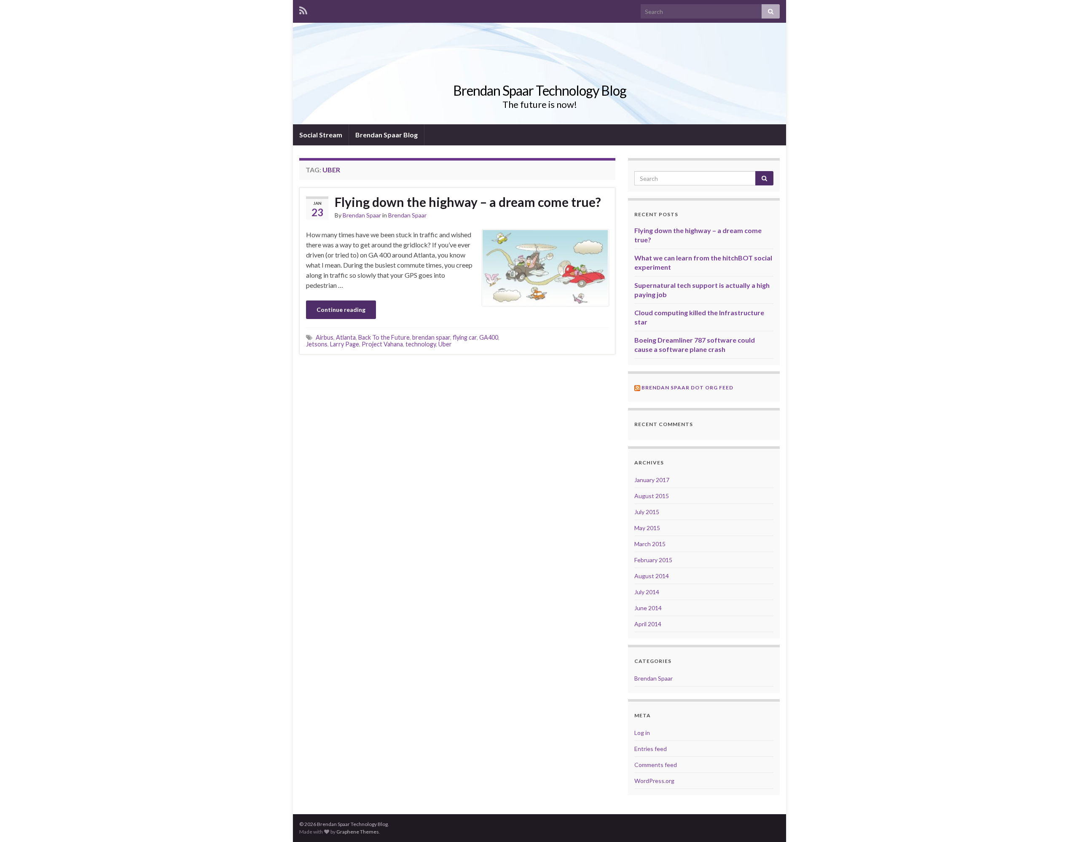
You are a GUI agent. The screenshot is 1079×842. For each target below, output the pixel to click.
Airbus (324, 337)
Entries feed (650, 748)
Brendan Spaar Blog (386, 135)
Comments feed (655, 764)
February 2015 (653, 559)
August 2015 (651, 495)
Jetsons (316, 344)
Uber (445, 344)
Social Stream (320, 135)
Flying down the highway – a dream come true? (468, 201)
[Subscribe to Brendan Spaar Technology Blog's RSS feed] (303, 9)
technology (420, 344)
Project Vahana (382, 344)
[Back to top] (1060, 823)
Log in (642, 732)
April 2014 (647, 623)
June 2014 (648, 607)
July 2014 (646, 591)
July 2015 (646, 511)
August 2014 (651, 575)
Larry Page (344, 344)
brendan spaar (431, 337)
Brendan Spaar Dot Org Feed (687, 387)
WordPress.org (654, 780)
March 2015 (650, 543)
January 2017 (651, 479)
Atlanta (346, 337)
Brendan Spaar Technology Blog (539, 90)
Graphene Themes (357, 832)
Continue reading (341, 309)
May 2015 (647, 527)
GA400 (488, 337)
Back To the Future (384, 337)
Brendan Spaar (362, 215)
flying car (465, 337)
